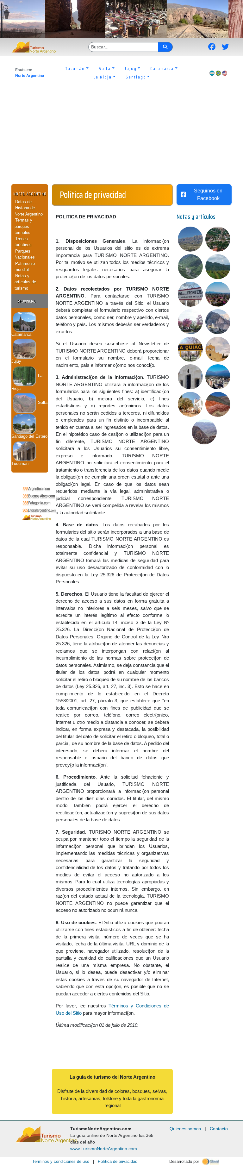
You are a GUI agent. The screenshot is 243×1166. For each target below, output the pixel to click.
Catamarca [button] (162, 68)
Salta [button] (105, 68)
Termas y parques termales (23, 226)
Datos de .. (25, 201)
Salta (42, 402)
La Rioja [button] (102, 76)
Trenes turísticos (23, 242)
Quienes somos (185, 1128)
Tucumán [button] (75, 68)
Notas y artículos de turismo (25, 282)
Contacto (219, 1128)
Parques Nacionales (25, 254)
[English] (224, 73)
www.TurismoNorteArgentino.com (103, 1148)
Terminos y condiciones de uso (60, 1161)
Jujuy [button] (131, 68)
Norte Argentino (29, 75)
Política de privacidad (117, 1161)
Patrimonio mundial (25, 266)
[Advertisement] (121, 136)
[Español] (212, 73)
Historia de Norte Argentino (29, 210)
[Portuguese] (218, 73)
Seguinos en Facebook (208, 194)
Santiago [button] (136, 76)
